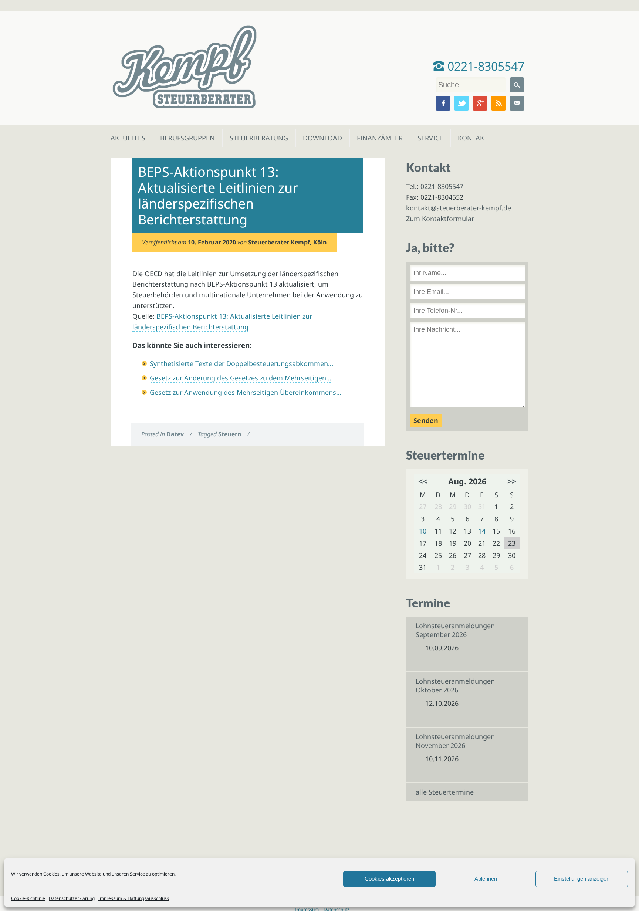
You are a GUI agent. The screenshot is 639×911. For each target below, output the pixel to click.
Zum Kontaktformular (440, 218)
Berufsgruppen (184, 137)
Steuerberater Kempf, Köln (287, 242)
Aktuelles (127, 137)
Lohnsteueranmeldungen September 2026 (455, 630)
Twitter (461, 103)
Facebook (443, 103)
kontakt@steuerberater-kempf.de (458, 207)
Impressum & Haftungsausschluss (133, 898)
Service (429, 137)
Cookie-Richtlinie (28, 898)
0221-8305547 (484, 66)
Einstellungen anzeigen (581, 879)
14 (482, 530)
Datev (175, 434)
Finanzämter (377, 137)
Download (321, 137)
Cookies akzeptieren (389, 879)
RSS (498, 103)
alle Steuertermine (445, 792)
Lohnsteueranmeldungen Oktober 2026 (455, 685)
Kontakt (472, 137)
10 (422, 530)
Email (517, 103)
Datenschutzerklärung (72, 898)
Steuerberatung (255, 137)
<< (422, 481)
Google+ (480, 103)
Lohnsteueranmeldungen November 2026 (455, 741)
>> (511, 481)
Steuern (229, 434)
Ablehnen (485, 879)
